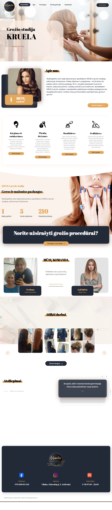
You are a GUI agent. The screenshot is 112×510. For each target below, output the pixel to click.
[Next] (104, 353)
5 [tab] (110, 394)
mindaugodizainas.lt (31, 498)
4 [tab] (110, 393)
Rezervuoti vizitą (18, 46)
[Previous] (7, 353)
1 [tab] (110, 389)
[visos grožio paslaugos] (10, 6)
